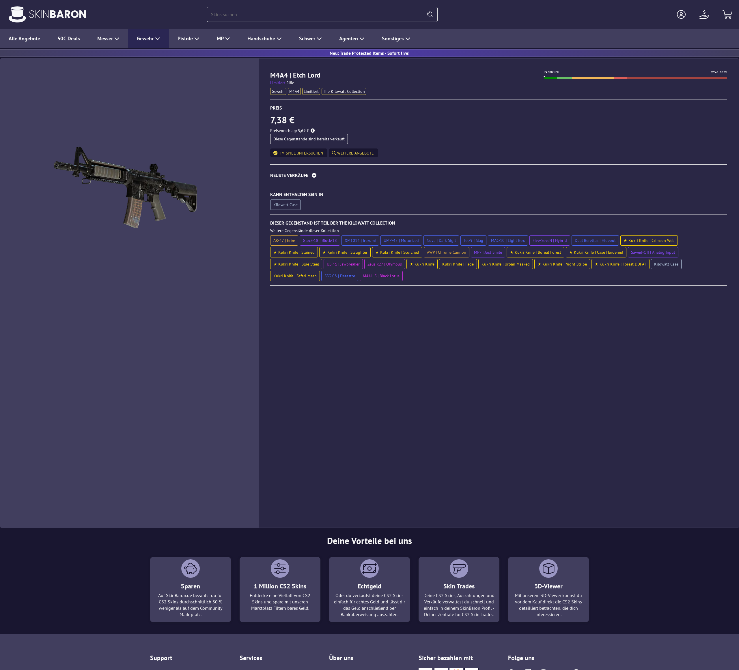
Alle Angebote (24, 38)
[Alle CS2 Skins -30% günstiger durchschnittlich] (17, 14)
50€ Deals (68, 38)
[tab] (498, 176)
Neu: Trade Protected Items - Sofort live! (370, 53)
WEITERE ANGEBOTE (355, 153)
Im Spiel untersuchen (301, 153)
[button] (681, 14)
